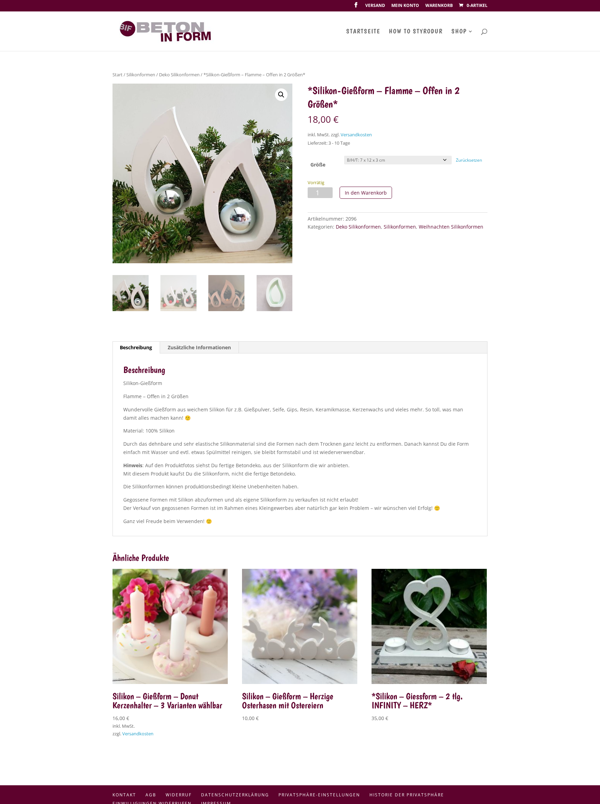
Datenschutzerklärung (235, 795)
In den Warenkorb (366, 192)
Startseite (363, 32)
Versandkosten (356, 135)
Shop (459, 32)
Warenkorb (439, 5)
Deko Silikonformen (179, 74)
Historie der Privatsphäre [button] (406, 795)
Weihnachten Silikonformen (451, 226)
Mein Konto (405, 5)
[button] (281, 94)
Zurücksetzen (469, 160)
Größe (317, 164)
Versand (375, 5)
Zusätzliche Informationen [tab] (199, 347)
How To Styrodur (416, 32)
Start (117, 74)
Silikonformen (140, 74)
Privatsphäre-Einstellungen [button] (319, 795)
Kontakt (124, 795)
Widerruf (179, 795)
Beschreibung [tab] (136, 347)
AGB (150, 795)
